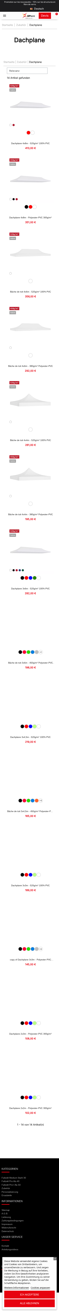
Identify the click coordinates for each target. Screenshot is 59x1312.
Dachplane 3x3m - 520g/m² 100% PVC (30, 885)
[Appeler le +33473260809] (14, 15)
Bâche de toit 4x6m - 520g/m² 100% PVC (30, 291)
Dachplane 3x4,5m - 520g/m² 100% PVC (30, 737)
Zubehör (22, 62)
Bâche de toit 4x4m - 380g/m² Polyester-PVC (30, 514)
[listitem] (28, 132)
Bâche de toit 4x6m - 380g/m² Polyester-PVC (30, 366)
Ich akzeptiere (29, 1294)
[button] (54, 16)
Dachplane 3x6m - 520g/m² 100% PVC (30, 588)
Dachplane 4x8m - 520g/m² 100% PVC (30, 143)
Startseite (8, 62)
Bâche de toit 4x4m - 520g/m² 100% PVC (30, 440)
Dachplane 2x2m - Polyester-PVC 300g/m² (30, 1108)
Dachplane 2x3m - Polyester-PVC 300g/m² (30, 1034)
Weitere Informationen (16, 1287)
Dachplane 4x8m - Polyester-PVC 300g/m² (30, 217)
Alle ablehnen (29, 1303)
